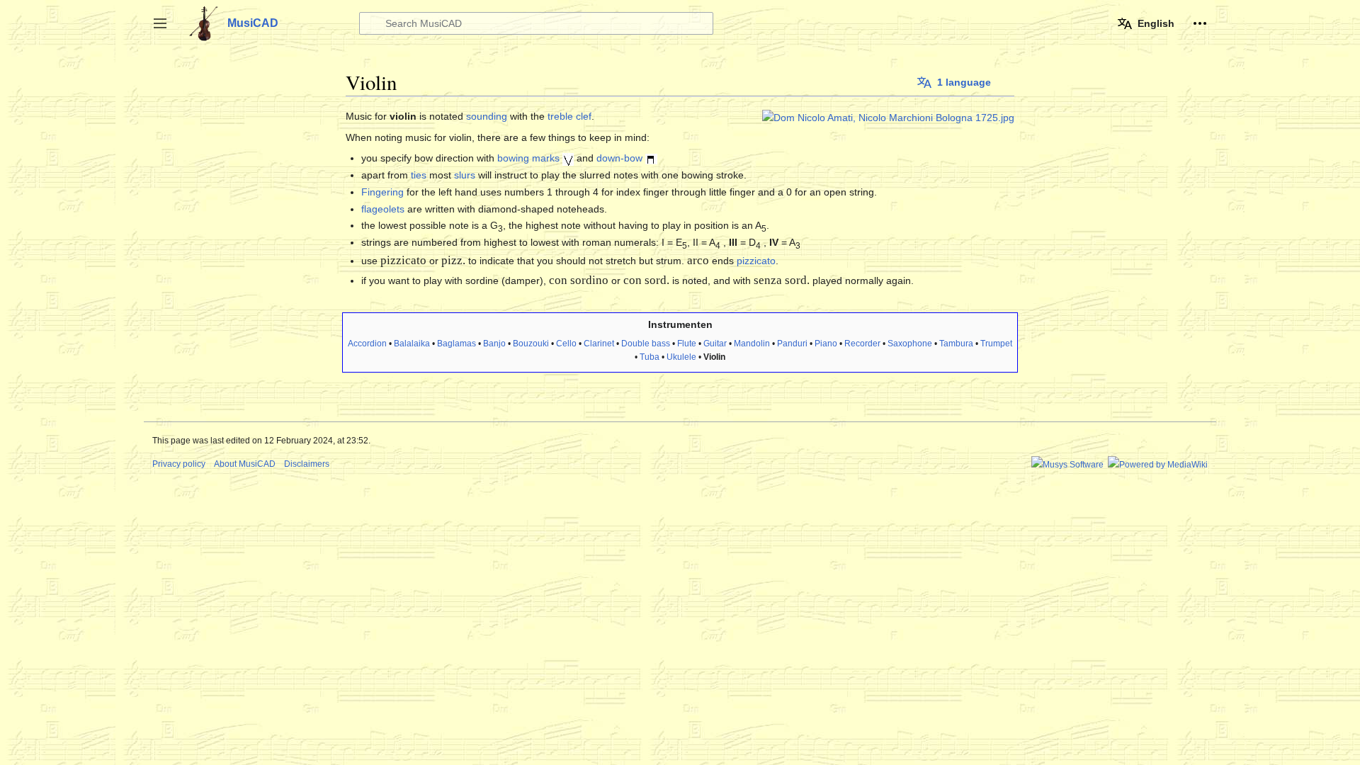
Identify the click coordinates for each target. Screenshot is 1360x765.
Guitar (715, 343)
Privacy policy (178, 464)
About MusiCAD (245, 464)
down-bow (619, 158)
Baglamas (456, 343)
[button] (160, 23)
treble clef (569, 116)
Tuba (649, 357)
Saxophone (910, 343)
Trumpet (996, 343)
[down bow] (651, 158)
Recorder (862, 343)
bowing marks (528, 158)
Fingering (382, 192)
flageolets (382, 209)
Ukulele (681, 357)
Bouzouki (531, 343)
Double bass (645, 343)
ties (418, 175)
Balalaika (412, 343)
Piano (826, 343)
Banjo (494, 343)
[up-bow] (568, 158)
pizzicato (756, 260)
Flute (686, 343)
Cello (566, 343)
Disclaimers (306, 464)
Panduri (792, 343)
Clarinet (599, 343)
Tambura (956, 343)
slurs (464, 175)
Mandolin (752, 343)
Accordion (367, 343)
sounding (486, 116)
